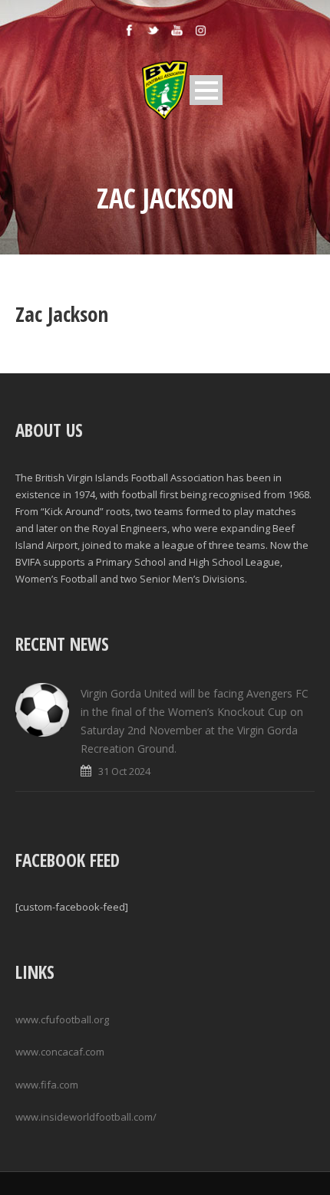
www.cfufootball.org (62, 1019)
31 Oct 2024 (124, 771)
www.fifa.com (46, 1085)
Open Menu (206, 90)
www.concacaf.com (59, 1052)
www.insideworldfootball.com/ (86, 1117)
